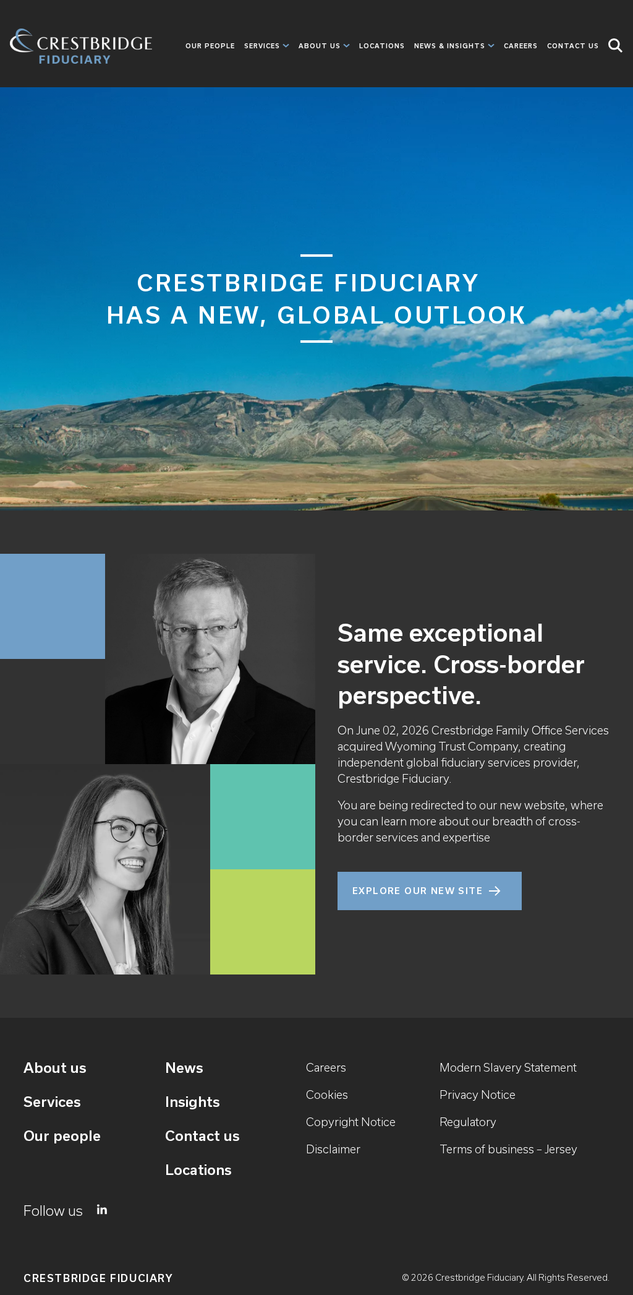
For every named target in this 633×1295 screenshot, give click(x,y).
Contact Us (573, 45)
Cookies (327, 1094)
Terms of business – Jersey (508, 1149)
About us (55, 1067)
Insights (192, 1101)
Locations (382, 45)
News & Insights (449, 45)
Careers (521, 45)
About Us (320, 45)
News (184, 1067)
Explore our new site (417, 891)
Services (262, 45)
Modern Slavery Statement (508, 1067)
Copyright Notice (351, 1122)
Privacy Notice (478, 1094)
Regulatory (468, 1122)
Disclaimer (333, 1149)
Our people (210, 45)
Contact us (202, 1135)
